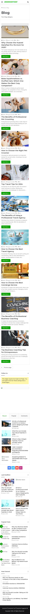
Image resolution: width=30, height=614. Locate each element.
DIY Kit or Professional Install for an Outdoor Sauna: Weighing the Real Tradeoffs (22, 491)
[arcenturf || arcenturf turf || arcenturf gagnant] (11, 2)
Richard (4, 76)
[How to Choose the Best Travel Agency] (15, 237)
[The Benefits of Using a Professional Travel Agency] (15, 203)
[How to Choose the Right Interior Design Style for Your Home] (22, 503)
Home (4, 7)
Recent (4, 416)
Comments (24, 416)
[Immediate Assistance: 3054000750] (5, 539)
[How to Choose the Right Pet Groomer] (15, 139)
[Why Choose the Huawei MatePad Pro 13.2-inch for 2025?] (15, 31)
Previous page (7, 367)
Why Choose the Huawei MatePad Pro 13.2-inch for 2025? (12, 45)
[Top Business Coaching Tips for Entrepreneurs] (15, 338)
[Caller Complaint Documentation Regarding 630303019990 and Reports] (6, 449)
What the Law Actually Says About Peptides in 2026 (19, 432)
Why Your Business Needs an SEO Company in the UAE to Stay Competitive (20, 528)
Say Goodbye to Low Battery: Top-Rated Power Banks (20, 561)
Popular (14, 416)
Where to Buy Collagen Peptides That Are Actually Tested (19, 440)
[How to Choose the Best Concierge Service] (15, 271)
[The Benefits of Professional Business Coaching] (15, 304)
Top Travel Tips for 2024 (12, 184)
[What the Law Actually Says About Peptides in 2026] (6, 433)
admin (4, 114)
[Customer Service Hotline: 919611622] (5, 546)
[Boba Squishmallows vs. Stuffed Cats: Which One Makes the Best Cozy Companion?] (15, 67)
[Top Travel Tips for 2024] (15, 172)
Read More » (6, 56)
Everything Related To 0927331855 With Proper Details (19, 458)
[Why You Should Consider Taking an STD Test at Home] (7, 482)
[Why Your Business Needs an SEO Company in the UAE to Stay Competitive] (5, 530)
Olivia (4, 40)
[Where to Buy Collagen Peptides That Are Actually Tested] (6, 441)
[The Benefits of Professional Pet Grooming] (15, 105)
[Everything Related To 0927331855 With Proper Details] (6, 459)
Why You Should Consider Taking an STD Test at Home (7, 489)
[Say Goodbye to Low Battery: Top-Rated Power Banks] (5, 562)
